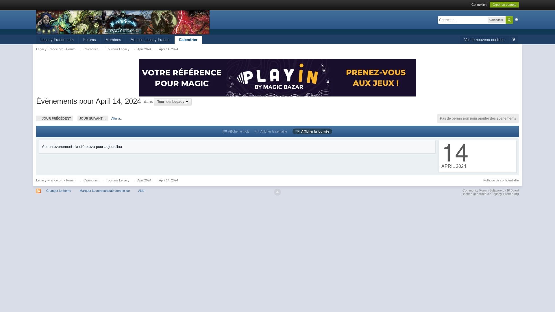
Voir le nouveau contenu (484, 40)
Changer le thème (58, 190)
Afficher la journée (314, 131)
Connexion (478, 4)
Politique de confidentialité (501, 180)
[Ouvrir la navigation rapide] (514, 40)
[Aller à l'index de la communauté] (123, 22)
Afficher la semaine (273, 131)
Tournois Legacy (118, 180)
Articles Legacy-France (150, 40)
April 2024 (144, 180)
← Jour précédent (54, 118)
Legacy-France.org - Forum (55, 180)
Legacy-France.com (57, 40)
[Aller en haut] (277, 192)
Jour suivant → (93, 118)
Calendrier (188, 40)
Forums (89, 40)
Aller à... (117, 118)
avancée (516, 19)
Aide (141, 190)
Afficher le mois (238, 131)
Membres (113, 40)
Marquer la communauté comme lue (104, 190)
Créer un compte (504, 4)
